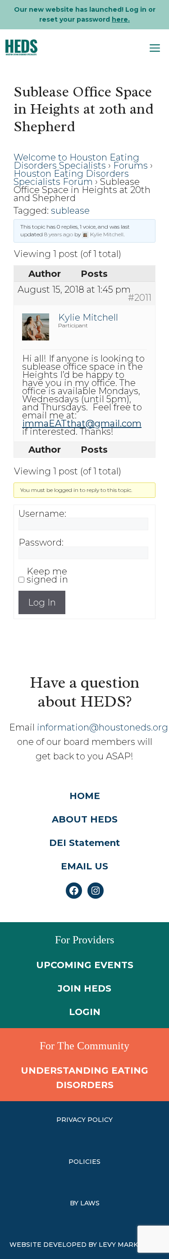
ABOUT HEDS (85, 819)
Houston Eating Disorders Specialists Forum (71, 177)
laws (90, 1203)
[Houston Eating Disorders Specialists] (21, 47)
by (75, 1203)
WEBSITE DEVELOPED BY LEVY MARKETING (84, 1245)
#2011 (139, 298)
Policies (84, 1162)
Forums (130, 165)
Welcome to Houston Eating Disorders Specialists (76, 161)
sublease (70, 210)
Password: (41, 542)
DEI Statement (84, 842)
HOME (84, 795)
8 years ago (58, 234)
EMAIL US (84, 866)
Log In (42, 602)
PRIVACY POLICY (84, 1120)
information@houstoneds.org (102, 727)
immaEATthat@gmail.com (82, 423)
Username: (42, 514)
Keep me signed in (47, 575)
